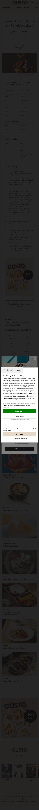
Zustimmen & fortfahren (19, 411)
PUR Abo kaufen (19, 434)
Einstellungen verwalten (19, 416)
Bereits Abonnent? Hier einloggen (19, 438)
